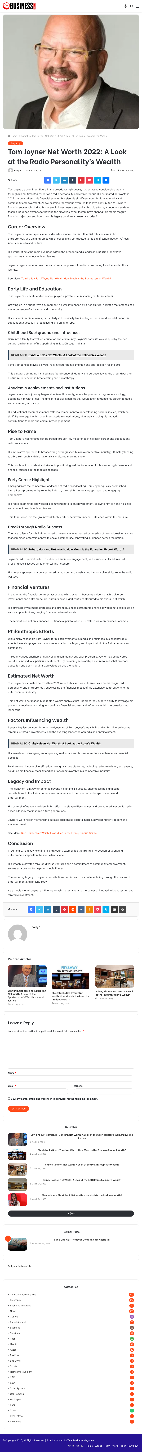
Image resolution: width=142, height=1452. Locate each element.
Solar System (17, 1388)
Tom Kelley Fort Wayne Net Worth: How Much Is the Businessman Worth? (66, 278)
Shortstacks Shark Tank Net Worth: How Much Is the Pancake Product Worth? (70, 996)
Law (12, 1382)
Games (14, 1316)
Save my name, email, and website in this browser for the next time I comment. (54, 1098)
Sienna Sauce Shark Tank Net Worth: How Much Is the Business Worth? (82, 1195)
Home (13, 136)
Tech (13, 1338)
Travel (13, 1410)
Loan (13, 1405)
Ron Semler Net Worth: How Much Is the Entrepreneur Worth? (59, 833)
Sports (13, 1366)
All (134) (71, 1213)
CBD (12, 1377)
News (13, 1311)
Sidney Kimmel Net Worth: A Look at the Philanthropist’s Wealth (114, 992)
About (98, 1445)
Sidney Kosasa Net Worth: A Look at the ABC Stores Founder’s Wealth (82, 1180)
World (115, 1445)
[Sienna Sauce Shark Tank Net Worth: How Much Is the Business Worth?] (17, 1199)
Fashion (14, 1355)
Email (12, 1085)
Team (107, 1445)
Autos (13, 1349)
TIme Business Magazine (80, 1440)
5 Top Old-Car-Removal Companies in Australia (82, 1239)
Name (12, 1072)
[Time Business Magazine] (19, 5)
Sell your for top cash (19, 1266)
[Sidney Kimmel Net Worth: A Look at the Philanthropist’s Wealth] (114, 976)
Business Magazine (20, 1305)
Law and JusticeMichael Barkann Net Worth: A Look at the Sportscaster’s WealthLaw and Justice (27, 995)
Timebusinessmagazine (23, 1294)
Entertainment (18, 1322)
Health (13, 1344)
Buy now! (133, 1445)
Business (15, 1327)
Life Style (15, 1360)
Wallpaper (15, 1399)
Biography (24, 136)
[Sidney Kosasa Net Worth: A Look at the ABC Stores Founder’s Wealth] (17, 1184)
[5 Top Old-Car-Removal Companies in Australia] (17, 1244)
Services (15, 1333)
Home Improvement (21, 1371)
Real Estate (16, 1416)
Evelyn (17, 170)
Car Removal (17, 1393)
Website (78, 1085)
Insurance (15, 1421)
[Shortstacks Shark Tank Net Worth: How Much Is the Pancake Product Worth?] (71, 977)
